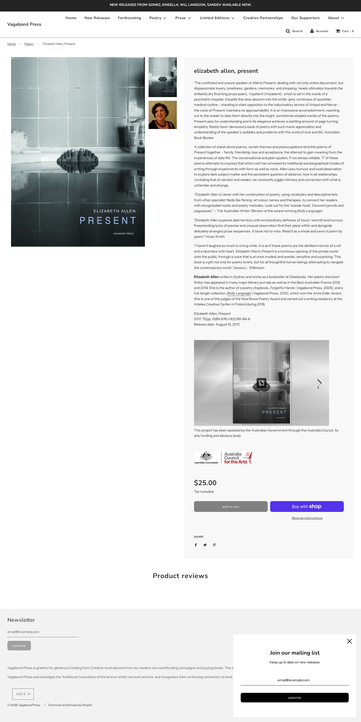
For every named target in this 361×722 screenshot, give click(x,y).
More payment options (307, 518)
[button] (23, 694)
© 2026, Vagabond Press (23, 705)
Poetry (29, 44)
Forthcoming (129, 17)
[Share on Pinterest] (214, 544)
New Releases (97, 17)
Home (71, 17)
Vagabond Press (24, 24)
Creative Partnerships (263, 17)
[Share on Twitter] (205, 544)
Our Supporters (305, 17)
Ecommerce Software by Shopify (70, 705)
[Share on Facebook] (197, 544)
